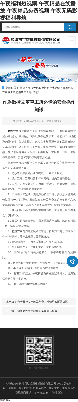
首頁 (22, 87)
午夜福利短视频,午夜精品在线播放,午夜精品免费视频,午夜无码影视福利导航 (38, 11)
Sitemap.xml (41, 392)
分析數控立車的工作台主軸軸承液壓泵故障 (42, 301)
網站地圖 (5, 400)
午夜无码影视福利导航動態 (44, 87)
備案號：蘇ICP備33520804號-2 (27, 388)
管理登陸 (57, 392)
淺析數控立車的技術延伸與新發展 (37, 311)
